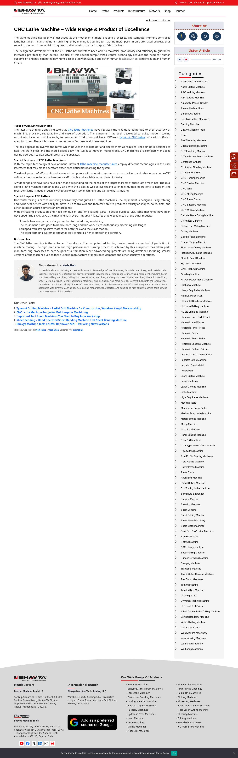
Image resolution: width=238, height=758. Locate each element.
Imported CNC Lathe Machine (196, 354)
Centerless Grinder (191, 161)
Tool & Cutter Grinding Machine (197, 574)
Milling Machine (189, 424)
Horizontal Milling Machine (195, 306)
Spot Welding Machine (192, 552)
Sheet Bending (188, 509)
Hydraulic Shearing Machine (196, 343)
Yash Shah (54, 329)
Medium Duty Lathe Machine (196, 413)
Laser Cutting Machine (193, 376)
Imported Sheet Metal (192, 365)
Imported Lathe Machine (193, 359)
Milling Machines (137, 726)
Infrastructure (136, 11)
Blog (183, 135)
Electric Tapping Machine (194, 242)
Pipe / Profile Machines (190, 684)
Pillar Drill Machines (138, 730)
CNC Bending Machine (193, 177)
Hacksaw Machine (191, 285)
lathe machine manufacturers (98, 164)
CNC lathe (186, 188)
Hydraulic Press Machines (142, 714)
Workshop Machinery (192, 643)
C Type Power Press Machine (197, 156)
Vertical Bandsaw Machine (195, 616)
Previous (153, 20)
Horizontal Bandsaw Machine (196, 301)
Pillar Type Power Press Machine (198, 445)
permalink (78, 329)
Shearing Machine (190, 504)
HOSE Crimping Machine (194, 311)
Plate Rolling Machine (192, 461)
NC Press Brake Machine (191, 726)
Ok (174, 753)
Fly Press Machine (191, 263)
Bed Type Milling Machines (195, 119)
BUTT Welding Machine (193, 151)
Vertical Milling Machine (193, 622)
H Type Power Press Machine (197, 279)
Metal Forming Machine (193, 418)
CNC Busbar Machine (192, 183)
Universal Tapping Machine (195, 600)
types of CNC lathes (132, 137)
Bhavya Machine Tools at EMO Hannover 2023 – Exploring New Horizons (63, 324)
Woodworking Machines (193, 638)
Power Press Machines (190, 688)
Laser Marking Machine (193, 386)
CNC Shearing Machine (193, 204)
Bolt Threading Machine (193, 140)
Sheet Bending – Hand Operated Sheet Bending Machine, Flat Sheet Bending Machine (72, 320)
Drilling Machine (189, 231)
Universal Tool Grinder (192, 606)
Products (118, 11)
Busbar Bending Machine (194, 145)
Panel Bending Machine (193, 434)
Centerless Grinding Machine (196, 167)
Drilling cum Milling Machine (195, 226)
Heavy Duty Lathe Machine (195, 290)
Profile (105, 11)
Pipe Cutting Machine (192, 450)
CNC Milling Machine (192, 194)
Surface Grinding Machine (194, 558)
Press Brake (187, 472)
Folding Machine (187, 718)
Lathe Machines (136, 722)
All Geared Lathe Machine (194, 81)
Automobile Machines (192, 108)
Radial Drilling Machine (193, 483)
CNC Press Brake (190, 199)
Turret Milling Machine (192, 590)
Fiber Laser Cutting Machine (196, 247)
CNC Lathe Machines (139, 692)
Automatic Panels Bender (194, 103)
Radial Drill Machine (191, 477)
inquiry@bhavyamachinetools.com (62, 2)
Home (93, 11)
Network (154, 11)
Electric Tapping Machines (142, 705)
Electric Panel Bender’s (193, 236)
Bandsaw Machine (190, 113)
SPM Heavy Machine (192, 547)
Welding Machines (190, 627)
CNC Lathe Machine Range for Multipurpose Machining (52, 312)
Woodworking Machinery (194, 632)
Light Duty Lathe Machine (194, 397)
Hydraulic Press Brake (193, 338)
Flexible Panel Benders (193, 258)
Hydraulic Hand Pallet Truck (195, 317)
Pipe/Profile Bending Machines (197, 456)
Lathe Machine (188, 392)
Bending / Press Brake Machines (145, 688)
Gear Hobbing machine (193, 268)
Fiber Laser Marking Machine (194, 705)
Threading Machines (189, 701)
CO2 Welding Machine (193, 210)
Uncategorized (188, 595)
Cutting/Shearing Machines (143, 701)
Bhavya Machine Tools (193, 129)
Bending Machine (190, 124)
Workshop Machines (192, 649)
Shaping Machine (190, 499)
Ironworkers (187, 370)
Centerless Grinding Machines (144, 697)
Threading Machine (191, 568)
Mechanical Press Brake (194, 408)
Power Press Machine (192, 467)
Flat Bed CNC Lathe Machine (196, 252)
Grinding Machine (190, 274)
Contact (180, 11)
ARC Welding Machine (193, 92)
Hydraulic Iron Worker (192, 322)
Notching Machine (190, 429)
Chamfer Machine (190, 172)
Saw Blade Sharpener (192, 493)
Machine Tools (188, 402)
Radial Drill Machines (189, 692)
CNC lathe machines (80, 129)
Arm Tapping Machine (192, 97)
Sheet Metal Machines (192, 525)
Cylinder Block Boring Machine (197, 215)
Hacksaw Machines (138, 709)
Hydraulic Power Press (193, 327)
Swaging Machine (190, 563)
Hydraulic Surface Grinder (194, 349)
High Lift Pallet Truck (192, 295)
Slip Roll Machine (190, 536)
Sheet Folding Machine (193, 515)
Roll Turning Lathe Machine (195, 488)
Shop (167, 11)
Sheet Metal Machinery (193, 520)
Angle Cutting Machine (193, 86)
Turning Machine (189, 584)
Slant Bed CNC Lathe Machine (197, 531)
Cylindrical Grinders (191, 220)
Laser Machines (189, 381)
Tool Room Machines (192, 579)
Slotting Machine (189, 541)
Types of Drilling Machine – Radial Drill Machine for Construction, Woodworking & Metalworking (79, 308)
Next (166, 20)
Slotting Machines (187, 697)
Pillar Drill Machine (190, 440)
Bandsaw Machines (138, 684)
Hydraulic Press (189, 333)
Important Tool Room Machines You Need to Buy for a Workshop (58, 316)
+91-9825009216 (27, 2)
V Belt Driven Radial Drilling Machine (200, 611)
